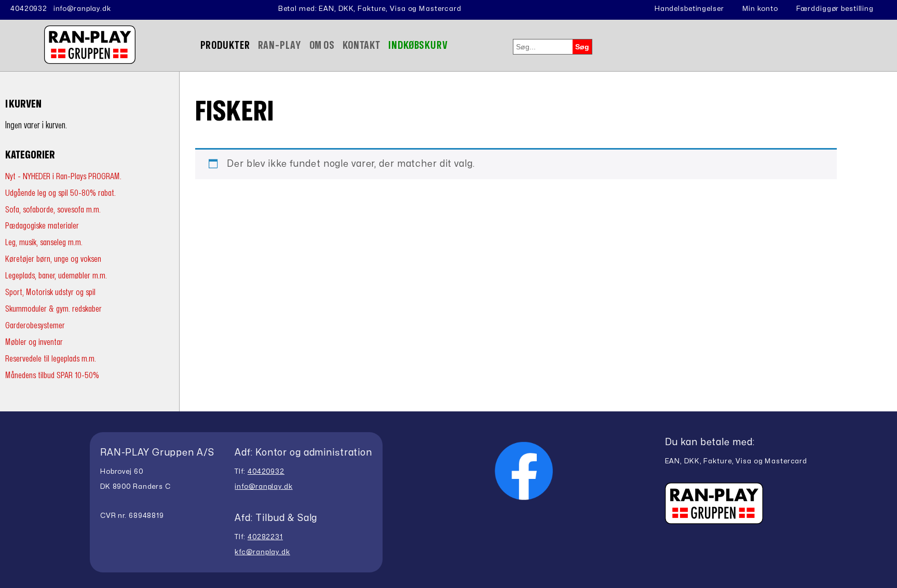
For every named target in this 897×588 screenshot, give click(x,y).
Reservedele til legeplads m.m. (50, 358)
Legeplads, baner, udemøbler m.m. (56, 275)
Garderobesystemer (35, 325)
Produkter (225, 45)
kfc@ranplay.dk (262, 552)
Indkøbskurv (418, 45)
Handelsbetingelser (689, 9)
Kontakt (361, 45)
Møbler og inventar (34, 342)
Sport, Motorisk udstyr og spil (50, 292)
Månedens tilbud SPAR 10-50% (52, 375)
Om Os (322, 45)
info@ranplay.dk (82, 9)
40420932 (28, 9)
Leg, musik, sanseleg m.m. (44, 242)
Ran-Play (280, 45)
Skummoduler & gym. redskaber (53, 308)
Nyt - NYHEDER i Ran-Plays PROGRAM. (63, 176)
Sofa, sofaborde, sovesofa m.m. (53, 209)
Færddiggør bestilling (835, 9)
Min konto (760, 9)
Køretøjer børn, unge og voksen (53, 259)
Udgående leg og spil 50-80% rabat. (60, 193)
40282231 (265, 537)
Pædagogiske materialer (42, 225)
